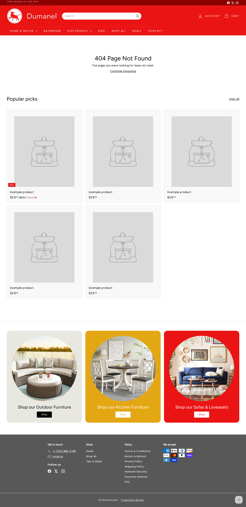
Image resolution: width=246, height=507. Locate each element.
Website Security (136, 471)
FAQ (127, 482)
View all (234, 99)
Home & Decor (22, 31)
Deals (137, 31)
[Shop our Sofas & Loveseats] (201, 368)
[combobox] (101, 16)
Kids (101, 31)
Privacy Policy (133, 461)
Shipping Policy (134, 466)
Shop (44, 414)
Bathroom (52, 31)
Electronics (78, 31)
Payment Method (136, 476)
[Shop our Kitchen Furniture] (123, 368)
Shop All (119, 31)
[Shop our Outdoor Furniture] (44, 368)
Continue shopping (123, 71)
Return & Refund (135, 456)
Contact (155, 31)
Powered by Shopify (132, 500)
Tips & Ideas (94, 461)
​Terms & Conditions (137, 451)
